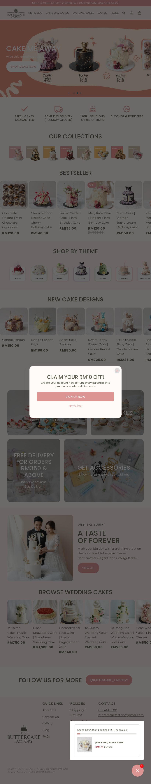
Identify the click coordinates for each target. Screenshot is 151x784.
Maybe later (75, 405)
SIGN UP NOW (75, 397)
